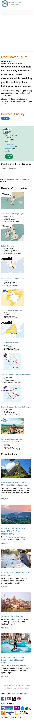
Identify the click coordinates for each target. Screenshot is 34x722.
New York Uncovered (9, 342)
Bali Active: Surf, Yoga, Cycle (12, 214)
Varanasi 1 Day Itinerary (12, 616)
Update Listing (9, 156)
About (6, 685)
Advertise (16, 688)
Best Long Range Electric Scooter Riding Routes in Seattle (12, 660)
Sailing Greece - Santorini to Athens (15, 375)
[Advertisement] (17, 32)
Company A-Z (8, 688)
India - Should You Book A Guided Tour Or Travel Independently (13, 531)
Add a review (13, 168)
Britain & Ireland (7, 246)
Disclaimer (12, 685)
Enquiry (5, 118)
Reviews (4, 168)
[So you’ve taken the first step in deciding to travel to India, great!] (16, 515)
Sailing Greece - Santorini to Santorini (16, 407)
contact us (9, 149)
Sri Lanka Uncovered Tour (11, 439)
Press (22, 688)
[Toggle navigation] (3, 12)
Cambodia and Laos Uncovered (14, 278)
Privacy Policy (20, 685)
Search (28, 685)
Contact (27, 688)
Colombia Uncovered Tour (11, 310)
